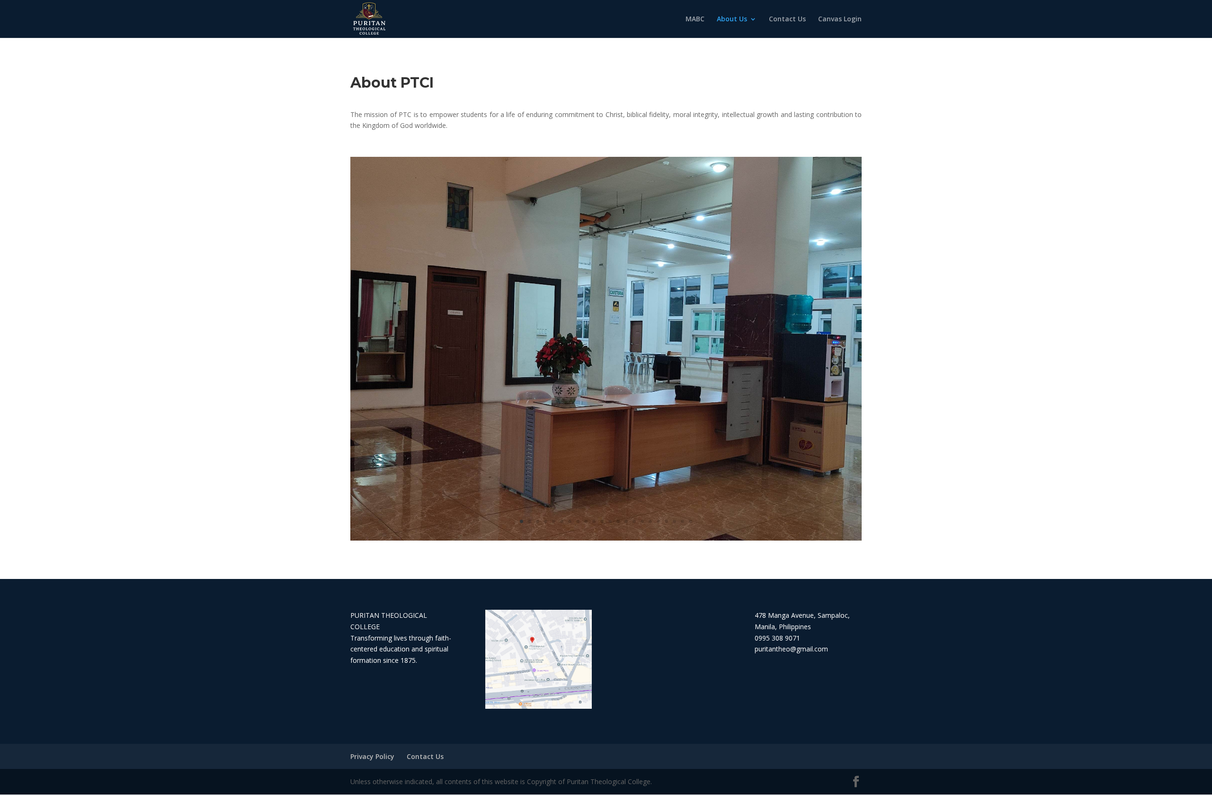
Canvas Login (840, 19)
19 (666, 521)
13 (618, 521)
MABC (695, 19)
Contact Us (787, 19)
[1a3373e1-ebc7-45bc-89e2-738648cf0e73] (606, 537)
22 (690, 521)
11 (602, 521)
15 (634, 521)
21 (682, 521)
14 (626, 521)
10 (594, 521)
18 (658, 521)
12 (610, 521)
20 (674, 521)
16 (642, 521)
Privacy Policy (372, 756)
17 (650, 521)
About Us (732, 19)
